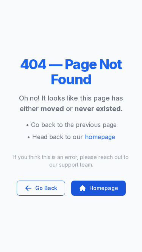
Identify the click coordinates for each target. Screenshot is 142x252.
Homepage (103, 188)
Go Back (46, 188)
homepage (100, 137)
